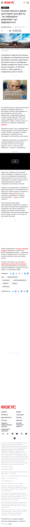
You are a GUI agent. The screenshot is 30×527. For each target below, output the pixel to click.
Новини (4, 412)
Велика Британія (12, 277)
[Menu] (2, 2)
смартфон (6, 286)
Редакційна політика (5, 430)
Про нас (4, 420)
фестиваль (6, 280)
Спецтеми (20, 415)
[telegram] (12, 434)
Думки (18, 412)
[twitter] (8, 434)
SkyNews (4, 124)
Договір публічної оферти (19, 424)
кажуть (16, 197)
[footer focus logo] (8, 407)
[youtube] (17, 434)
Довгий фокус (6, 417)
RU (24, 2)
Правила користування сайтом (6, 424)
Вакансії (19, 420)
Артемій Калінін (6, 27)
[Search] (27, 2)
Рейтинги (4, 415)
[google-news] (26, 434)
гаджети (5, 283)
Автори (18, 417)
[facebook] (3, 434)
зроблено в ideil (6, 524)
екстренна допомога (20, 280)
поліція (15, 283)
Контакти (23, 521)
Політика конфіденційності (9, 521)
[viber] (22, 434)
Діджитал (5, 7)
